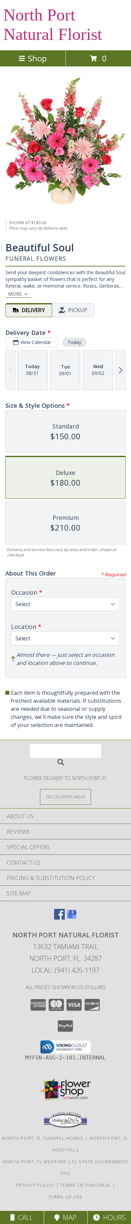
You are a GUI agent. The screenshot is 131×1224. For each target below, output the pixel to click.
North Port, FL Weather (35, 1162)
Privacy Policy (35, 1185)
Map (68, 1217)
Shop (37, 58)
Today (74, 342)
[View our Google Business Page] (71, 917)
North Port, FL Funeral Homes (42, 1138)
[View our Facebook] (59, 917)
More (15, 294)
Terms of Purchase (85, 1185)
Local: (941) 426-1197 (65, 970)
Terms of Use (65, 1197)
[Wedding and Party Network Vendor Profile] (65, 1126)
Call (24, 1217)
